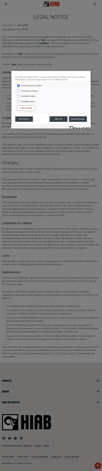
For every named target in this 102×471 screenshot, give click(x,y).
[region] (51, 100)
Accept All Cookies (78, 119)
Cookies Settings (26, 108)
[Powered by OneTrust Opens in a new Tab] (79, 127)
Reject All (58, 119)
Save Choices (24, 119)
